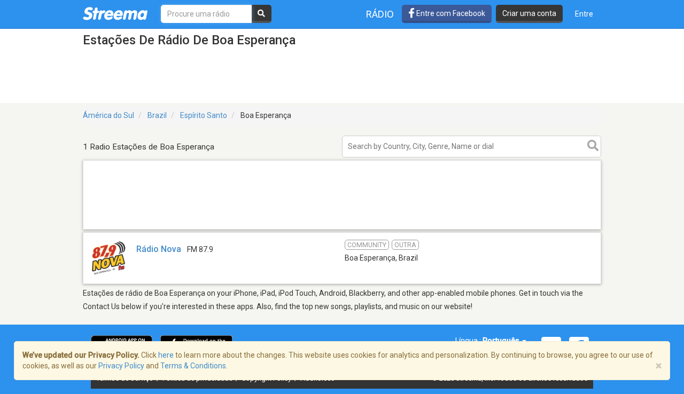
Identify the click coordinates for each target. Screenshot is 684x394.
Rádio (380, 14)
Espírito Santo (203, 115)
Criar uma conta (529, 13)
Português (502, 340)
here (166, 355)
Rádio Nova (158, 249)
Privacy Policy (121, 365)
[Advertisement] (342, 228)
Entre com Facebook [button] (450, 13)
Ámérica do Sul (108, 115)
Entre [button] (584, 14)
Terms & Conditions (193, 365)
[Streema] (115, 13)
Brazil (157, 115)
